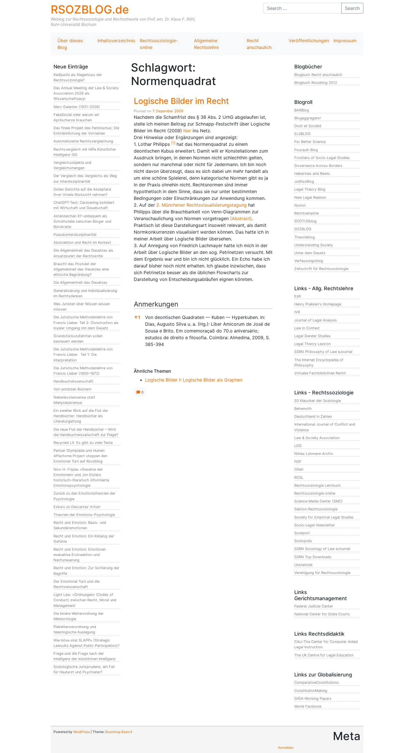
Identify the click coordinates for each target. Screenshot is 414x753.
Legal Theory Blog (309, 189)
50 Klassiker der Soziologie (317, 401)
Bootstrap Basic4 (118, 732)
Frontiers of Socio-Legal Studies (322, 158)
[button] (173, 144)
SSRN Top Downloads (312, 557)
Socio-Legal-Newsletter (314, 525)
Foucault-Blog (306, 150)
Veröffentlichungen (309, 40)
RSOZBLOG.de (90, 9)
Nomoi (300, 205)
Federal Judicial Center (313, 606)
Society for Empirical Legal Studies (324, 517)
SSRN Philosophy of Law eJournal (323, 352)
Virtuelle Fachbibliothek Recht (320, 373)
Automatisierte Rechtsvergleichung (83, 141)
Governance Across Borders (318, 166)
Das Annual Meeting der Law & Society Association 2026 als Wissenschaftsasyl (86, 93)
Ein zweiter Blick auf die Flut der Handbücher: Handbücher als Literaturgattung (81, 415)
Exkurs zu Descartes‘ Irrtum (77, 507)
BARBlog (301, 110)
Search (352, 8)
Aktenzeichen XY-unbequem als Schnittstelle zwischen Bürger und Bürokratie (82, 221)
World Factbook (308, 706)
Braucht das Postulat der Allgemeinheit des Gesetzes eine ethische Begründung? (81, 269)
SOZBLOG (302, 229)
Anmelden (286, 747)
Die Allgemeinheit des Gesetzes (80, 282)
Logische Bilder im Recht (181, 101)
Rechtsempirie (306, 213)
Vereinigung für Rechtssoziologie (322, 573)
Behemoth (303, 408)
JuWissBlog (304, 181)
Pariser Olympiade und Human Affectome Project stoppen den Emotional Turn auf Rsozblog (80, 455)
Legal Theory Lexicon (312, 344)
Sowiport (302, 533)
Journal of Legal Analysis (315, 320)
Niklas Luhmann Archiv (313, 454)
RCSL (298, 477)
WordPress (81, 732)
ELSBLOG (302, 134)
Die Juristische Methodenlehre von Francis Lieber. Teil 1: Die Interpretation (83, 354)
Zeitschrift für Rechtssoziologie (321, 269)
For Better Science (310, 142)
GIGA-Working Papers (312, 698)
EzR (297, 296)
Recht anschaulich (259, 44)
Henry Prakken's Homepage (317, 304)
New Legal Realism (310, 197)
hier (187, 130)
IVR (297, 312)
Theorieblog (304, 237)
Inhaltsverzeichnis (116, 40)
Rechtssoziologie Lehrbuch (317, 485)
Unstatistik (303, 565)
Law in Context (307, 328)
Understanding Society (313, 245)
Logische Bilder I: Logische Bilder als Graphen (193, 380)
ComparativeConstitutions (316, 682)
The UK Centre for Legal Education (323, 655)
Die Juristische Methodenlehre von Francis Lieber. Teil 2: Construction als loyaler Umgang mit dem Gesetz (86, 322)
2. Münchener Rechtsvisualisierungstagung (201, 205)
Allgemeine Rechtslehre (206, 44)
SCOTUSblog (305, 221)
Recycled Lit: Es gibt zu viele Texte (83, 443)
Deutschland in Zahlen (313, 416)
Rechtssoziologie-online (159, 44)
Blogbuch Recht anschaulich (318, 75)
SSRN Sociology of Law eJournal (322, 549)
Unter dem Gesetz (309, 253)
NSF (298, 461)
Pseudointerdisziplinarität (75, 235)
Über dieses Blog (70, 44)
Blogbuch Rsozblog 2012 (315, 83)
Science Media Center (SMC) (318, 501)
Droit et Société (307, 126)
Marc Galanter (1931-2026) (77, 107)
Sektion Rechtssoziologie (315, 509)
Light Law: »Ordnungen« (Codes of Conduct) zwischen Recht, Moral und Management (85, 600)
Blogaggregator (307, 118)
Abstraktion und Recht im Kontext (82, 242)
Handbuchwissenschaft (73, 381)
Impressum (345, 40)
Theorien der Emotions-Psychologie (84, 515)
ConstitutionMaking (310, 691)
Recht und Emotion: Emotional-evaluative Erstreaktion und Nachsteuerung (80, 554)
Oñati (298, 469)
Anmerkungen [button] (156, 304)
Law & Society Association (316, 438)
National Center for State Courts (322, 614)
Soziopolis (303, 541)
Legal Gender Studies (312, 336)
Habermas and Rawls (312, 173)
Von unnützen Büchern (72, 389)
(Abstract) (241, 218)
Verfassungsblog (308, 261)
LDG (298, 446)
